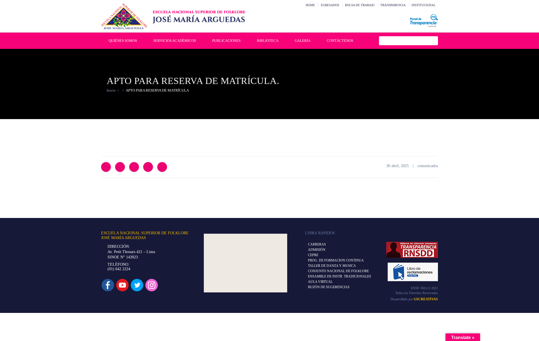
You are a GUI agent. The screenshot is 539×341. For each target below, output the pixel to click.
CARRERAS (317, 244)
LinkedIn (134, 167)
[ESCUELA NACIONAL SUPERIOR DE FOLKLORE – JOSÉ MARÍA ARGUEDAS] (173, 16)
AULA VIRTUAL (320, 282)
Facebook (120, 167)
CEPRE (313, 255)
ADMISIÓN (316, 250)
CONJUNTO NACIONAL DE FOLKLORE (338, 271)
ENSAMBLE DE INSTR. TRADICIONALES (339, 276)
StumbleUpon (162, 167)
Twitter (106, 167)
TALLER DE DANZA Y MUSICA (332, 266)
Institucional (424, 5)
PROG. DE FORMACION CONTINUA (336, 260)
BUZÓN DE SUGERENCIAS (329, 287)
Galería (302, 40)
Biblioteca (267, 40)
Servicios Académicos (174, 40)
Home (310, 5)
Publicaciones (226, 40)
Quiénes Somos (123, 40)
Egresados (330, 5)
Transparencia (393, 5)
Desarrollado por (414, 299)
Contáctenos (340, 40)
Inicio (111, 90)
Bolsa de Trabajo (359, 5)
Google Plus (148, 167)
